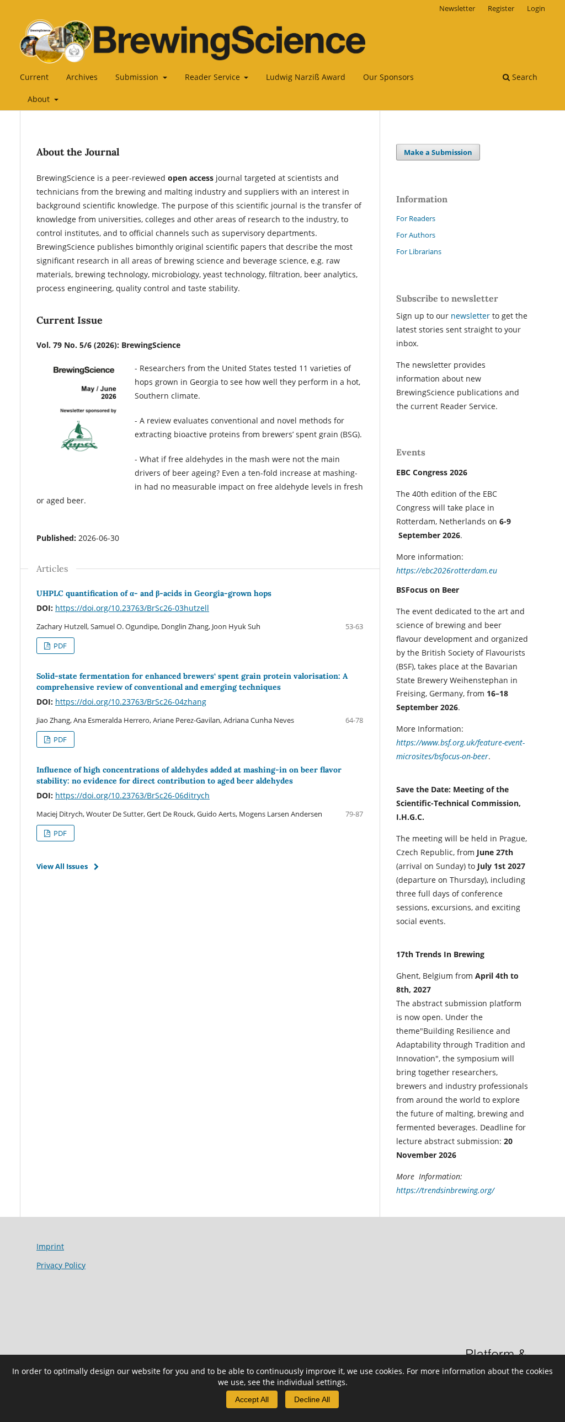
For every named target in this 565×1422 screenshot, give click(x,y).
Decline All (312, 1399)
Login (536, 8)
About (40, 99)
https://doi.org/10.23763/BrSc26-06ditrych (132, 795)
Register (501, 8)
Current (34, 77)
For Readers (415, 218)
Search (523, 77)
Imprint (50, 1246)
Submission (138, 77)
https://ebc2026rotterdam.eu (446, 570)
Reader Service (213, 77)
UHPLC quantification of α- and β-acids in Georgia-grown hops (153, 593)
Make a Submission (438, 152)
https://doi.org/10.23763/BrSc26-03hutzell (132, 608)
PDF (59, 646)
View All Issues (62, 866)
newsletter (471, 315)
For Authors (415, 235)
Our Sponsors (388, 77)
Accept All (252, 1399)
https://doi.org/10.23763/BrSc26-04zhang (130, 701)
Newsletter (457, 8)
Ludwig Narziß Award (305, 77)
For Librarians (418, 251)
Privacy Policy (61, 1265)
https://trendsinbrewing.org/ (445, 1190)
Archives (82, 77)
